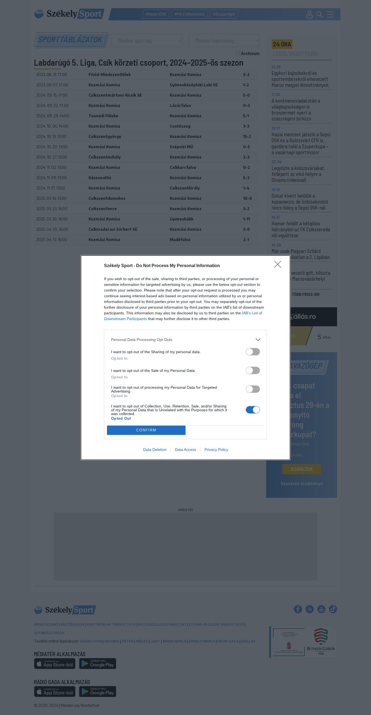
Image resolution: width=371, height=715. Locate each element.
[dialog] (185, 357)
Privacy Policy (216, 449)
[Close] (279, 266)
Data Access (185, 449)
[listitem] (185, 340)
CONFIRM (146, 430)
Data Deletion (154, 449)
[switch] (253, 351)
